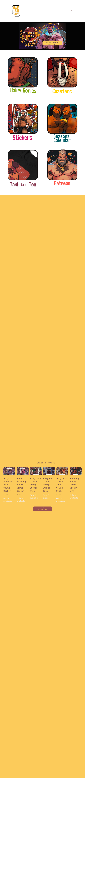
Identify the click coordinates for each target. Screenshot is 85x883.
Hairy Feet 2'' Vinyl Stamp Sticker (48, 483)
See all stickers (42, 509)
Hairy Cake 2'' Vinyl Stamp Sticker (35, 483)
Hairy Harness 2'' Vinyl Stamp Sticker (8, 484)
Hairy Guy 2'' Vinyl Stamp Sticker (74, 483)
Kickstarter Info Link (52, 43)
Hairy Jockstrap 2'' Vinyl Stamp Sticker (21, 484)
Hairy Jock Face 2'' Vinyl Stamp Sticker (61, 484)
